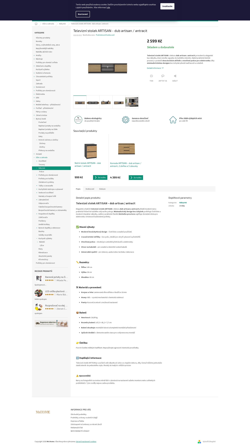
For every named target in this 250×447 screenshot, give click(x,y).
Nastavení (83, 14)
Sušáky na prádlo (45, 235)
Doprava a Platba (77, 421)
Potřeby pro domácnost (45, 263)
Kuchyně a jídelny (45, 238)
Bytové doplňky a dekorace (49, 228)
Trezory (42, 164)
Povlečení (42, 122)
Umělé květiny (44, 224)
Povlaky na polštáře (46, 133)
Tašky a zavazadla (46, 185)
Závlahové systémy (46, 182)
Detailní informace (154, 68)
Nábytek (42, 168)
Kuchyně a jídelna (42, 69)
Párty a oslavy (41, 111)
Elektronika (40, 94)
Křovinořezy (43, 259)
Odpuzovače (44, 203)
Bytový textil (41, 119)
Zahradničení (44, 199)
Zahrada (39, 83)
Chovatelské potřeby (44, 76)
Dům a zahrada (41, 157)
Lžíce (42, 245)
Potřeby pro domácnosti (45, 90)
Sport (38, 80)
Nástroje (39, 59)
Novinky (39, 41)
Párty (41, 249)
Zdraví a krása (41, 115)
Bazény (41, 231)
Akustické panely (45, 256)
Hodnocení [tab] (90, 189)
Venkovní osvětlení (46, 192)
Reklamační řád (77, 427)
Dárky (38, 101)
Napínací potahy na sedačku (49, 126)
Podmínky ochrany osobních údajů (84, 417)
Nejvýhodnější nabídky (45, 48)
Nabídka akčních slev (44, 52)
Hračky (38, 55)
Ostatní (39, 154)
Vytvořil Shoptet (209, 441)
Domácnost (40, 87)
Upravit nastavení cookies (86, 441)
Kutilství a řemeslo (43, 73)
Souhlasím (167, 6)
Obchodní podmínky (78, 414)
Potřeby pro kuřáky (46, 178)
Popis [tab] (78, 189)
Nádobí (42, 242)
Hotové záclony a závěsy (48, 140)
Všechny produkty (43, 38)
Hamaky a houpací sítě (47, 196)
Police (41, 171)
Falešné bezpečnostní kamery (50, 207)
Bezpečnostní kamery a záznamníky (53, 210)
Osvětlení (42, 161)
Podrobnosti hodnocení (105, 35)
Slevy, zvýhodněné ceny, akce (48, 45)
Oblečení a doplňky (43, 66)
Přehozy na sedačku (46, 150)
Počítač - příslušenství (44, 108)
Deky (41, 136)
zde (108, 7)
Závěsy (42, 147)
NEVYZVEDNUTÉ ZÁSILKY (80, 431)
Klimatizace (43, 252)
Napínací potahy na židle (48, 129)
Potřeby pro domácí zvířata (46, 62)
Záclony (42, 143)
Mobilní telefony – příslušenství (48, 104)
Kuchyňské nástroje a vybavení (51, 189)
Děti (37, 97)
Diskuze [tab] (102, 189)
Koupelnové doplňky (47, 214)
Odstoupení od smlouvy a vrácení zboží (86, 424)
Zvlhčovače (43, 217)
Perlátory (42, 221)
